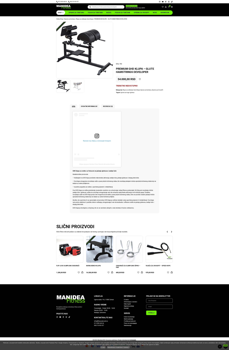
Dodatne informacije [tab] (89, 106)
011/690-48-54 (99, 323)
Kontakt (126, 308)
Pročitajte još (112, 272)
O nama (126, 299)
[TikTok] (172, 2)
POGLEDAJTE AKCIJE (131, 6)
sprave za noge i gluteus (127, 92)
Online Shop (59, 19)
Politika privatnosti (130, 321)
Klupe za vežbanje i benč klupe (84, 19)
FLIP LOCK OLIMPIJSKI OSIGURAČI (67, 266)
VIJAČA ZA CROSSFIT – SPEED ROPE (158, 266)
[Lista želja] (163, 7)
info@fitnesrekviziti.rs (101, 321)
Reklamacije (127, 325)
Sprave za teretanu (69, 19)
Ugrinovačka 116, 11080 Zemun (104, 299)
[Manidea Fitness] (63, 7)
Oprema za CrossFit (157, 90)
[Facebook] (166, 2)
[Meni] (172, 7)
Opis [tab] (73, 106)
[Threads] (169, 2)
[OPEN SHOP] (63, 12)
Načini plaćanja (128, 319)
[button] (167, 232)
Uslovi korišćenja (129, 317)
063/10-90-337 (99, 325)
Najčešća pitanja (129, 306)
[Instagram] (159, 2)
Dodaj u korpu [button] (82, 272)
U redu (103, 347)
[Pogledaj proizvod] (69, 249)
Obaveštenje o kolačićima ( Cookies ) (118, 347)
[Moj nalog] (166, 7)
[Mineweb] (133, 340)
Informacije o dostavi (130, 302)
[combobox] (106, 7)
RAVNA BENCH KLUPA (93, 266)
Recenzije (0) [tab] (108, 106)
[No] (225, 345)
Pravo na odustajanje (130, 323)
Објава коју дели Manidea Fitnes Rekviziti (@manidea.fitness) (97, 164)
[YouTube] (163, 2)
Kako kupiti (127, 304)
